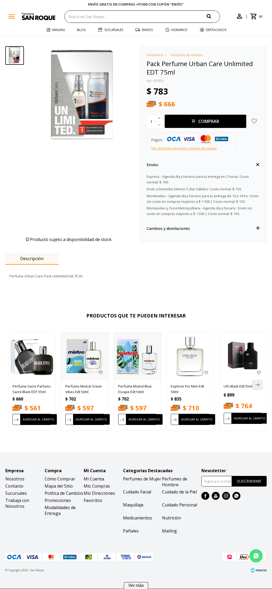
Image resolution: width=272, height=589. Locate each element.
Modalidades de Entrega (60, 510)
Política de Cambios (64, 493)
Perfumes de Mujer (142, 479)
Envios (147, 30)
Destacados (216, 30)
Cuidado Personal (179, 505)
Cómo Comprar (60, 479)
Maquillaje (133, 505)
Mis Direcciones (99, 493)
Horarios (179, 30)
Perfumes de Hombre (174, 482)
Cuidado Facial (137, 492)
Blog (81, 30)
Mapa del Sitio (59, 486)
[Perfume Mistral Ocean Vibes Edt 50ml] (84, 356)
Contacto (14, 486)
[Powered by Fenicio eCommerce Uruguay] (259, 570)
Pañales (131, 531)
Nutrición (171, 518)
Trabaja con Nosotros (17, 503)
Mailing (58, 30)
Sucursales (113, 30)
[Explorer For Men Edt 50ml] (190, 356)
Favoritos (93, 500)
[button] (213, 16)
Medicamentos (137, 518)
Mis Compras (97, 486)
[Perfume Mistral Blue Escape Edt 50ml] (137, 356)
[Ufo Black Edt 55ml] (242, 356)
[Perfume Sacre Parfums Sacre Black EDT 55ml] (31, 356)
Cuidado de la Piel (179, 492)
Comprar (208, 121)
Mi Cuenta (94, 479)
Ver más (136, 585)
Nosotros (14, 479)
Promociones (58, 500)
